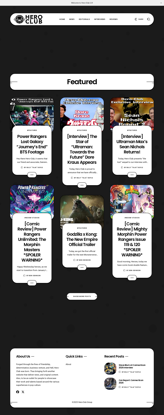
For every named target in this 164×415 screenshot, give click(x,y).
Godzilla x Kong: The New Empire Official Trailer (81, 239)
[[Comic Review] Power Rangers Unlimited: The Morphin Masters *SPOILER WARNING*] (32, 202)
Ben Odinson (34, 276)
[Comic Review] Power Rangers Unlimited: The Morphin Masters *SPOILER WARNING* (32, 242)
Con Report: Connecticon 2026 (131, 381)
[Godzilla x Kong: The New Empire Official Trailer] (82, 212)
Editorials (84, 19)
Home (62, 19)
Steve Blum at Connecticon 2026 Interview (132, 366)
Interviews (99, 19)
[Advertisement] (82, 49)
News (72, 19)
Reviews (114, 19)
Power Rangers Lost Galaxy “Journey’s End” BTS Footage (31, 144)
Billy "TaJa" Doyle (35, 167)
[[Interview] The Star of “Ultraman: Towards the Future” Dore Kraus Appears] (82, 115)
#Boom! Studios (31, 218)
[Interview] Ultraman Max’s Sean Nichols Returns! (131, 144)
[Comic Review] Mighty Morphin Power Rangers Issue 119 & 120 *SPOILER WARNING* (132, 239)
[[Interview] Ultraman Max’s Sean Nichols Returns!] (132, 115)
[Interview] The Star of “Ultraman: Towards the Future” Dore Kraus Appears (82, 149)
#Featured (32, 130)
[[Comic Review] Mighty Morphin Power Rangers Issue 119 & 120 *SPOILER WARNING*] (132, 202)
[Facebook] (17, 391)
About (68, 364)
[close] (161, 3)
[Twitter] (22, 391)
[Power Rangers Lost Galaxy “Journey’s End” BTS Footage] (32, 115)
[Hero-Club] (28, 19)
